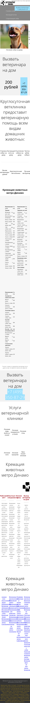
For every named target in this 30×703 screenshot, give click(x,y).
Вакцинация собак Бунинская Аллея (5, 614)
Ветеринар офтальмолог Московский (6, 608)
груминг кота (4, 598)
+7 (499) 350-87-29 (15, 394)
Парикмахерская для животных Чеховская (14, 612)
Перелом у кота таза (27, 633)
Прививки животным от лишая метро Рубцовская (20, 601)
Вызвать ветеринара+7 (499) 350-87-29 (22, 8)
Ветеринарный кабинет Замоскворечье (21, 620)
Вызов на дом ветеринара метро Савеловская (21, 636)
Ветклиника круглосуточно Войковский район (13, 599)
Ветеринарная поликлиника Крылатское (13, 619)
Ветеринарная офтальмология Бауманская (14, 606)
